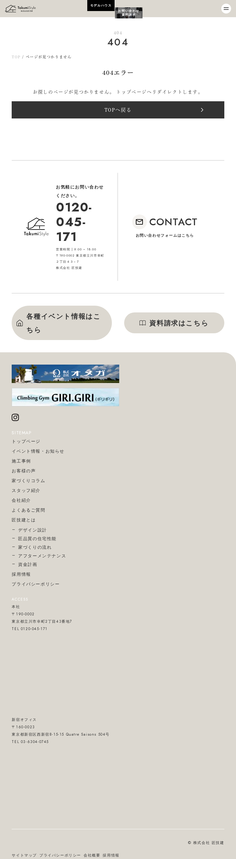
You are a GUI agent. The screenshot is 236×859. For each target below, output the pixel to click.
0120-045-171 (74, 222)
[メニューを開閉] (226, 9)
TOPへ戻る (118, 109)
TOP (16, 57)
